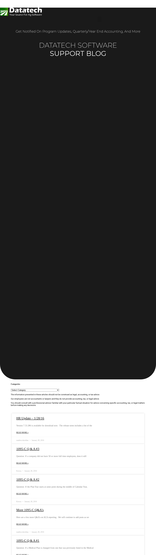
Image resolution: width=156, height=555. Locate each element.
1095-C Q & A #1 (27, 540)
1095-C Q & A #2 (27, 479)
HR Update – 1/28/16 (30, 418)
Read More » (22, 432)
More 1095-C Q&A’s (30, 510)
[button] (99, 19)
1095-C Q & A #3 (27, 449)
